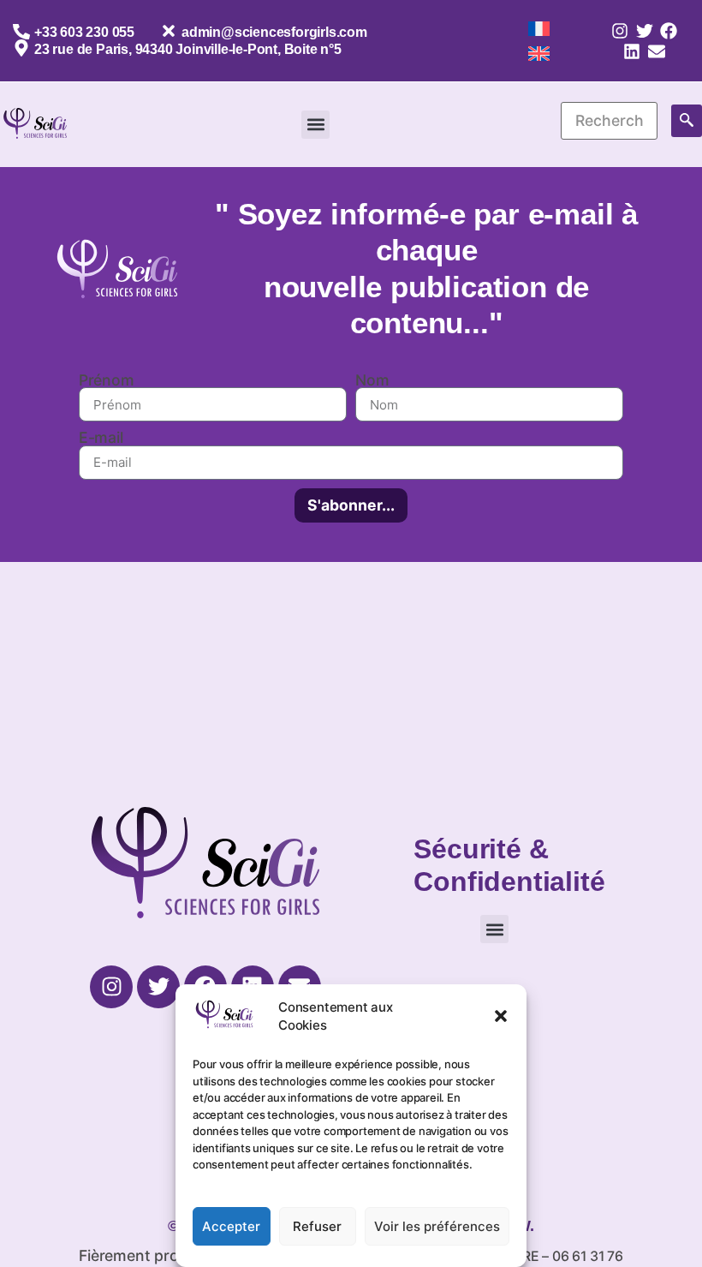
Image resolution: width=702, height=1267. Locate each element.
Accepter (231, 1226)
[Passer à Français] (539, 28)
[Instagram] (620, 31)
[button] (500, 1016)
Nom (372, 380)
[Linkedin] (632, 51)
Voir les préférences (437, 1226)
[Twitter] (644, 31)
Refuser (317, 1226)
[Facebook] (668, 31)
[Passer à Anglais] (539, 54)
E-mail (101, 437)
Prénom (106, 380)
